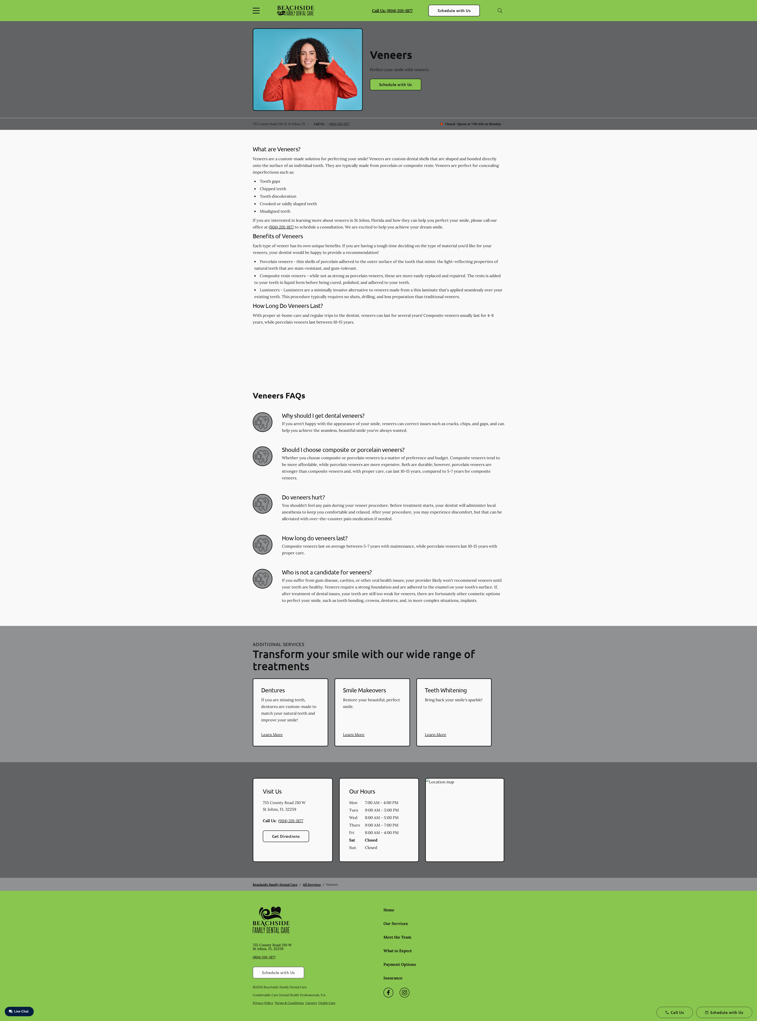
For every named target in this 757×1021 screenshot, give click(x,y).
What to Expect (397, 950)
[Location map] (465, 820)
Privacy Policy (263, 1003)
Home (388, 909)
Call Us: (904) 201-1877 (392, 10)
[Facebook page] (388, 993)
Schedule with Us (454, 10)
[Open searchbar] (500, 10)
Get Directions (286, 836)
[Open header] (257, 10)
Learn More (272, 734)
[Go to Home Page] (295, 11)
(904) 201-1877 (339, 124)
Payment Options (399, 964)
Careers (311, 1003)
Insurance (393, 977)
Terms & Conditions (289, 1003)
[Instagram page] (404, 993)
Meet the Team (397, 937)
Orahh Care (327, 1003)
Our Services (395, 923)
